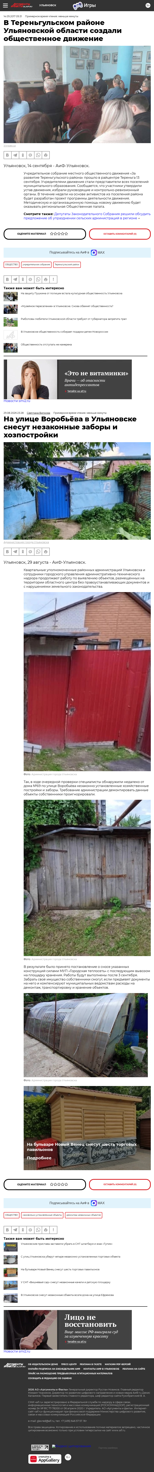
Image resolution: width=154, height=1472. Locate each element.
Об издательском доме (43, 1364)
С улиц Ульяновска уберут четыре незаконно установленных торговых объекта (70, 1256)
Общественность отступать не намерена (46, 344)
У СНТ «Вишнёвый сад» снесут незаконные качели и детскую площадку (65, 1282)
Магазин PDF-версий (118, 1364)
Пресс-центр (69, 1364)
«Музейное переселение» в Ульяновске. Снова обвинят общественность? (67, 306)
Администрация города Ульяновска (26, 542)
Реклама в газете (91, 1364)
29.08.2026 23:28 (14, 412)
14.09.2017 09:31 (13, 16)
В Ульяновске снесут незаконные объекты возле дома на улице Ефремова (67, 1294)
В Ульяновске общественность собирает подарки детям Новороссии (64, 331)
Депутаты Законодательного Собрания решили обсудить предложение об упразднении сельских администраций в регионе (87, 216)
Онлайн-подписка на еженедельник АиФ (54, 1369)
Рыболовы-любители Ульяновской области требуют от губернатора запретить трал (74, 318)
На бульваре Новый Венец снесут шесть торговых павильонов (82, 1147)
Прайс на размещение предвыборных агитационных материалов (70, 1373)
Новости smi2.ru (17, 401)
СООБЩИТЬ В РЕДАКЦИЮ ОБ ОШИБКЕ (50, 1378)
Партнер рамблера (108, 1448)
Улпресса (10, 145)
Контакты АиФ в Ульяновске (101, 1369)
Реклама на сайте (134, 1369)
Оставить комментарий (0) (120, 234)
